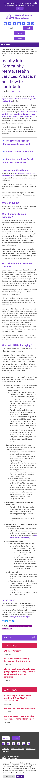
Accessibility (6, 751)
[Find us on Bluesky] (5, 23)
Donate (19, 39)
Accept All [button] (20, 776)
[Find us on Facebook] (14, 23)
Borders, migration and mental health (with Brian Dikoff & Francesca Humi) (17, 698)
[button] (7, 45)
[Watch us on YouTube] (19, 23)
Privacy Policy (31, 749)
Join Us (7, 637)
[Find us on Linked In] (23, 23)
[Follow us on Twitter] (9, 23)
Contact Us (5, 749)
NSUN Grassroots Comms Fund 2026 (19, 708)
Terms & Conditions (17, 749)
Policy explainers (6, 628)
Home (3, 49)
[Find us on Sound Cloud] (28, 23)
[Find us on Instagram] (32, 23)
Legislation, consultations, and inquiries (21, 626)
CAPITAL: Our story (12, 651)
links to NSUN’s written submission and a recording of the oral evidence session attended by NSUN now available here (19, 114)
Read (20, 8)
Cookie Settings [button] (8, 776)
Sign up (19, 33)
